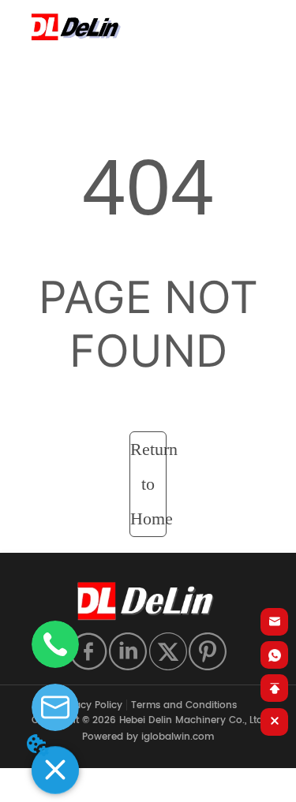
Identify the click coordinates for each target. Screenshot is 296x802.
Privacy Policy (89, 705)
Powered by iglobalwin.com (148, 736)
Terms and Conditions (184, 705)
